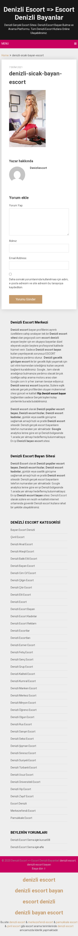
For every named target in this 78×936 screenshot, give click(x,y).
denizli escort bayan (39, 864)
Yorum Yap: (16, 205)
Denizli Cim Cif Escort (23, 573)
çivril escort (13, 926)
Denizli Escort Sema (22, 839)
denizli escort (68, 860)
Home (5, 55)
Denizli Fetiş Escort (22, 652)
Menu (5, 43)
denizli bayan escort (39, 912)
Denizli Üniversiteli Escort (25, 781)
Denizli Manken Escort (24, 688)
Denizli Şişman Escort (23, 745)
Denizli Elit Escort (21, 594)
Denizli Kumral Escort (23, 681)
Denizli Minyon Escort (23, 702)
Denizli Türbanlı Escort (24, 767)
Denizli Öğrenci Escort (24, 709)
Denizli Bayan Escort (23, 565)
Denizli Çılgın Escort (22, 580)
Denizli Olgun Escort (22, 717)
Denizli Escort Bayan (23, 609)
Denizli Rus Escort (21, 724)
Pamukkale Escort (21, 817)
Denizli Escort (59, 495)
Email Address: (18, 258)
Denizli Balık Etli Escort (24, 558)
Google (56, 483)
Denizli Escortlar (20, 630)
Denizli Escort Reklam (23, 623)
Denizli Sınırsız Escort (23, 753)
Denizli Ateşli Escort (22, 551)
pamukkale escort (66, 922)
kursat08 (45, 839)
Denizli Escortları (20, 637)
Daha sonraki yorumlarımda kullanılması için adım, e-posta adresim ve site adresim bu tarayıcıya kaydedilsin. (38, 283)
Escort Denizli (19, 803)
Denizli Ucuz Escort (22, 774)
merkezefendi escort (40, 922)
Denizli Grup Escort (22, 666)
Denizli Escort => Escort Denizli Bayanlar (39, 13)
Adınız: (13, 240)
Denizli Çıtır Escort (21, 587)
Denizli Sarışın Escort (23, 731)
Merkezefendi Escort (23, 810)
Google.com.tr (19, 381)
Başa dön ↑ (39, 868)
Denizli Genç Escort (22, 659)
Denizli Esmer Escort (23, 645)
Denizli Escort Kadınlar (24, 616)
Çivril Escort (17, 537)
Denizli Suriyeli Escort (23, 760)
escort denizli (50, 337)
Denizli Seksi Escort (22, 738)
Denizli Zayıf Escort (22, 796)
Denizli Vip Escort (21, 789)
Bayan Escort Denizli (23, 529)
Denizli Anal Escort (22, 544)
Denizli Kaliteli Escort (23, 673)
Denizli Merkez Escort (23, 695)
